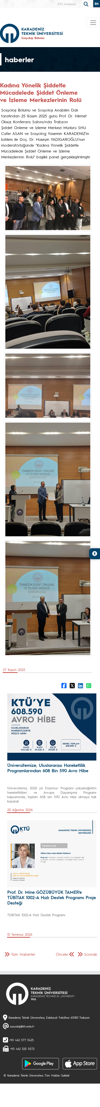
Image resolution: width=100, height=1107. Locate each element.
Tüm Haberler (23, 954)
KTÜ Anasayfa (67, 4)
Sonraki (90, 954)
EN (97, 4)
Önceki (62, 954)
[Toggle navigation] (93, 23)
